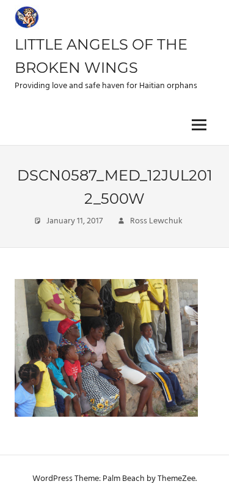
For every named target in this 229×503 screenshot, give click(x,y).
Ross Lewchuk (156, 221)
